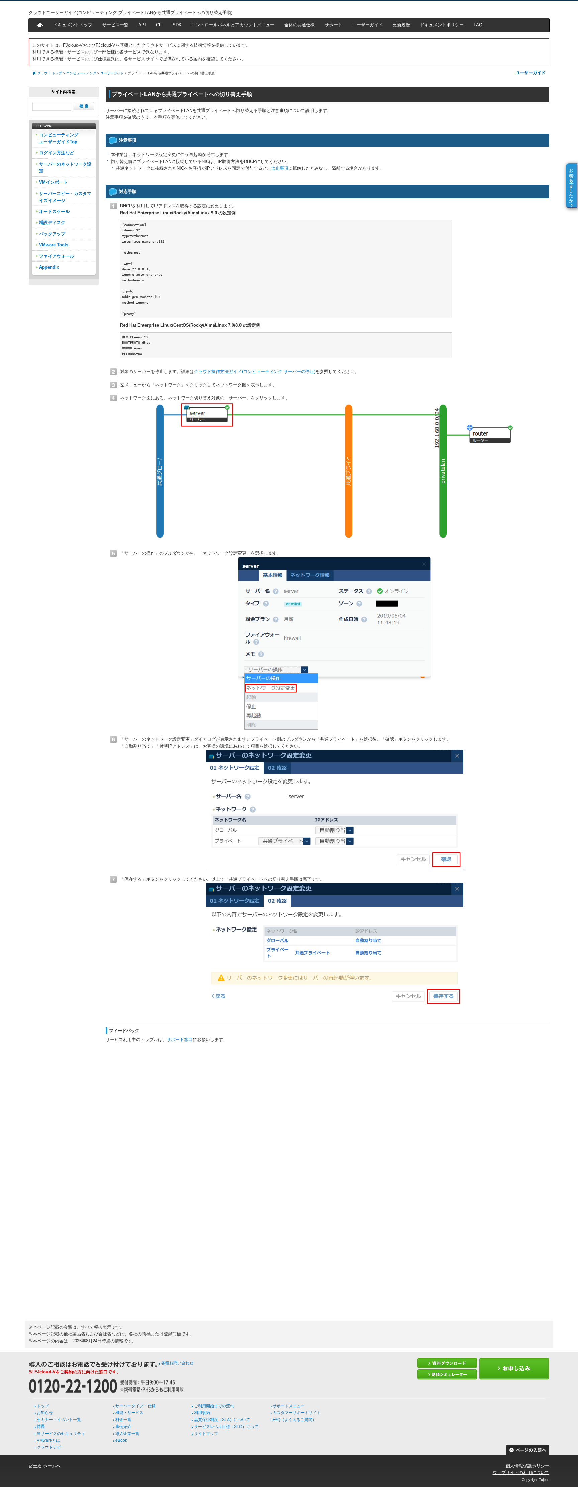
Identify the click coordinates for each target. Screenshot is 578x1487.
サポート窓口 (180, 1039)
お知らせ (45, 1413)
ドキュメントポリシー (442, 24)
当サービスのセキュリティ (61, 1434)
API (142, 24)
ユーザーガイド (367, 24)
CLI (159, 24)
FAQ (478, 24)
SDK (177, 24)
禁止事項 (279, 168)
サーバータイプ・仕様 (135, 1406)
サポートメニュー (289, 1406)
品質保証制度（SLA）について (222, 1420)
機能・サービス (129, 1413)
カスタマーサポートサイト (297, 1413)
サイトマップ (206, 1434)
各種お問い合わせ (177, 1363)
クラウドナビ (49, 1447)
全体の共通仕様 (299, 24)
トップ (43, 1406)
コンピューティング (81, 73)
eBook (121, 1440)
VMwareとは (48, 1440)
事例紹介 (123, 1426)
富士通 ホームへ (45, 1465)
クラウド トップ (49, 73)
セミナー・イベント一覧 (59, 1420)
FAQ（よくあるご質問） (294, 1420)
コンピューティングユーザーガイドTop (58, 138)
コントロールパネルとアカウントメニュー (233, 24)
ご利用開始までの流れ (214, 1406)
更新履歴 (401, 24)
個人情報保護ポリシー (527, 1465)
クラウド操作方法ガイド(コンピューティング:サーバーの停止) (254, 371)
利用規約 (202, 1413)
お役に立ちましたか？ (571, 185)
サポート (333, 24)
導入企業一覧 (127, 1434)
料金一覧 (123, 1420)
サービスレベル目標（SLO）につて (226, 1426)
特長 (41, 1426)
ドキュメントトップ (72, 24)
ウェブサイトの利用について (521, 1472)
